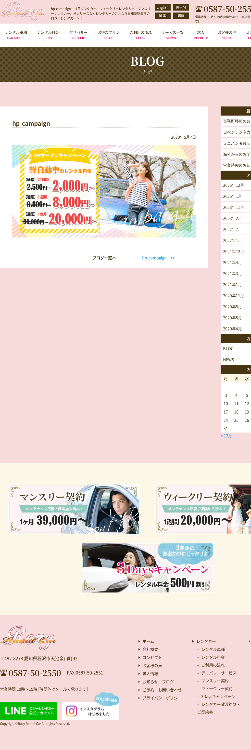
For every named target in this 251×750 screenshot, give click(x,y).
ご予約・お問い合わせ (162, 690)
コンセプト (152, 657)
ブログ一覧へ (104, 258)
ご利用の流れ (141, 35)
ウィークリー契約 (217, 688)
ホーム (148, 641)
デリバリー (78, 35)
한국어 (181, 7)
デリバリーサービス (219, 673)
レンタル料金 (48, 35)
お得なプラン (109, 35)
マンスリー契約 (215, 681)
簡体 (162, 15)
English (163, 7)
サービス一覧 (173, 35)
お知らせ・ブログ (158, 681)
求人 (201, 35)
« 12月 (226, 435)
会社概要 (150, 649)
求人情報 (150, 673)
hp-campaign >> (158, 258)
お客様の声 (227, 35)
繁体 (180, 15)
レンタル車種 (16, 35)
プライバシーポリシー (162, 698)
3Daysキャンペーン (218, 696)
